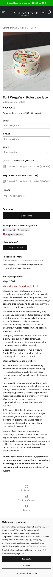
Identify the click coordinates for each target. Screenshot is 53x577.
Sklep (23, 27)
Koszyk (26, 510)
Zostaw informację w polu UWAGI (28, 166)
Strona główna (10, 27)
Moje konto (26, 490)
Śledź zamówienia (26, 500)
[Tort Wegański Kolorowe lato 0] (26, 61)
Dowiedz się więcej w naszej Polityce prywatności (24, 550)
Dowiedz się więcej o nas (13, 553)
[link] (26, 572)
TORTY (32, 27)
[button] (26, 12)
